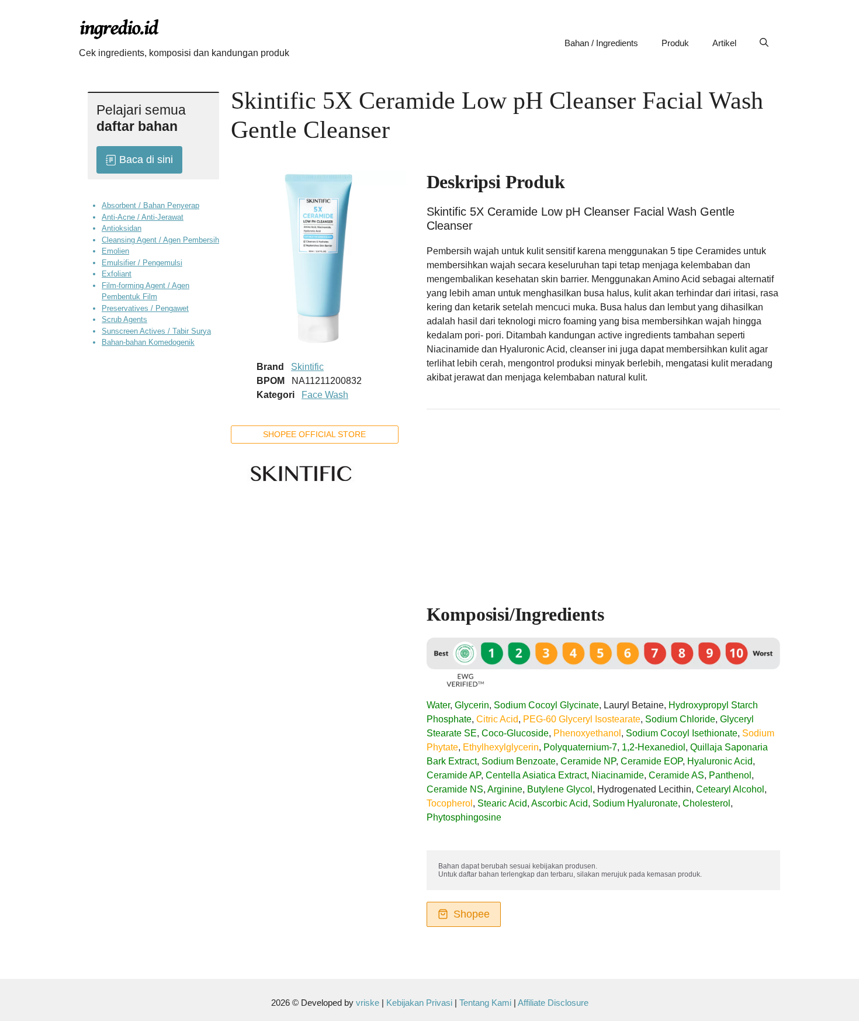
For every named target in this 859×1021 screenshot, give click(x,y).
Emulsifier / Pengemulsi (142, 262)
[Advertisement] (603, 501)
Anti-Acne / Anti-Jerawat (142, 217)
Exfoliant (116, 273)
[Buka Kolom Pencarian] (764, 43)
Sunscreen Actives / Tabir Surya (156, 331)
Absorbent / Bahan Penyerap (150, 205)
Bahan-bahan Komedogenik (148, 342)
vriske (367, 1003)
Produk (675, 43)
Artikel (724, 43)
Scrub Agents (124, 319)
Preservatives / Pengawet (145, 308)
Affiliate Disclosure (553, 1003)
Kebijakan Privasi (419, 1003)
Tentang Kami (486, 1003)
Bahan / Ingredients (601, 43)
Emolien (115, 251)
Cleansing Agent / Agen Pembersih (160, 240)
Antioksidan (121, 228)
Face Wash (325, 395)
